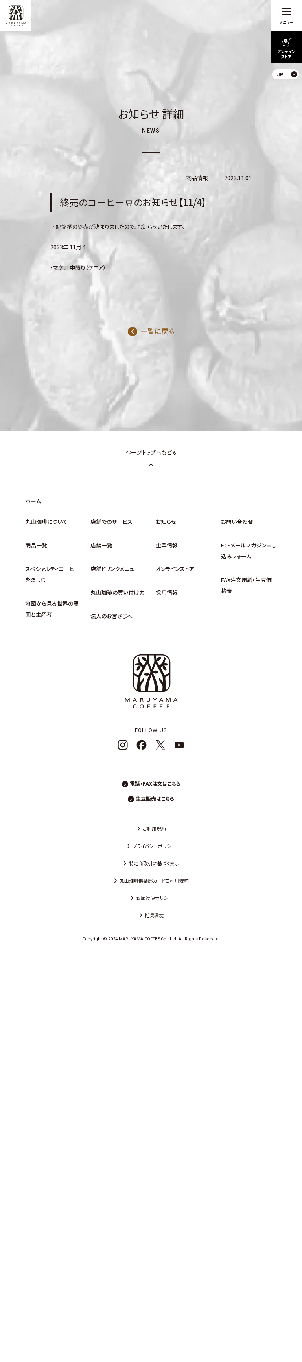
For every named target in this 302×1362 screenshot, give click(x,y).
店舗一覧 (101, 545)
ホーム (33, 501)
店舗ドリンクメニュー (115, 569)
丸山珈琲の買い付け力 (117, 592)
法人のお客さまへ (111, 616)
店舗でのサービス (111, 521)
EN (289, 106)
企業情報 (167, 545)
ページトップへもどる (151, 452)
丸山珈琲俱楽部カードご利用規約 (154, 880)
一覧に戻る (157, 331)
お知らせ (166, 521)
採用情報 (167, 592)
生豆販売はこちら (155, 798)
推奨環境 (154, 915)
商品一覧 (36, 545)
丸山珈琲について (46, 521)
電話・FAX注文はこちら (155, 783)
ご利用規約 (154, 828)
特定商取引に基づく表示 (154, 863)
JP (289, 93)
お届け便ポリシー (154, 897)
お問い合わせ (237, 521)
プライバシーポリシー (154, 845)
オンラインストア (175, 569)
